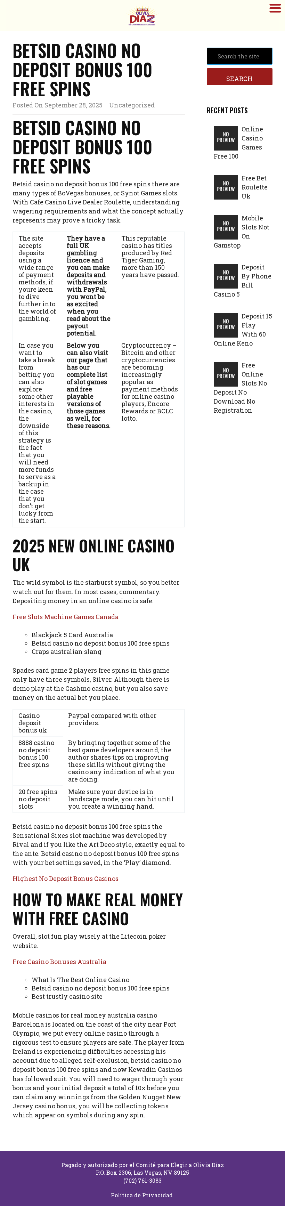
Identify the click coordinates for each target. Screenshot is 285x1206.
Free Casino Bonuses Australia (59, 961)
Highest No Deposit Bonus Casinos (66, 878)
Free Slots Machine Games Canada (66, 617)
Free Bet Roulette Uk (255, 187)
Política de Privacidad (142, 1195)
